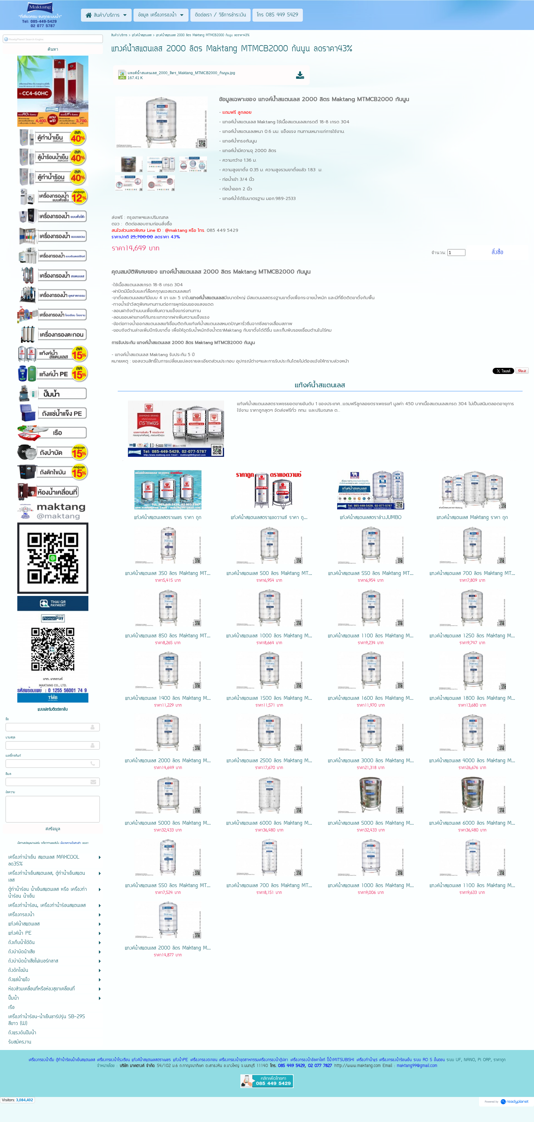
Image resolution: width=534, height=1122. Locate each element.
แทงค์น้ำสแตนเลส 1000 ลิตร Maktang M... (269, 636)
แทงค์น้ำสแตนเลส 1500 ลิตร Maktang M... (269, 698)
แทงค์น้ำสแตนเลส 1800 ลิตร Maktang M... (472, 698)
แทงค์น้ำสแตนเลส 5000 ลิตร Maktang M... (168, 823)
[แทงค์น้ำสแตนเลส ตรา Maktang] (161, 164)
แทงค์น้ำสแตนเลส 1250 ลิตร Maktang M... (472, 636)
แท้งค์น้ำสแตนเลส (141, 35)
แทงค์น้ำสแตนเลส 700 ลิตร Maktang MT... (472, 573)
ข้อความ (10, 792)
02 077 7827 (320, 1066)
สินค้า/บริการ (119, 35)
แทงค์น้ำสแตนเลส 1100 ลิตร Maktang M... (370, 636)
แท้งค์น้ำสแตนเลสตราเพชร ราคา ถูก (167, 517)
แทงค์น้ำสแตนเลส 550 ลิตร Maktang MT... (370, 573)
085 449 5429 (291, 1066)
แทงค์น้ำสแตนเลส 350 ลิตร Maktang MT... (167, 573)
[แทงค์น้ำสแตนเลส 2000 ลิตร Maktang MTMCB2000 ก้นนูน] (161, 121)
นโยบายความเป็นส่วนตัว (70, 843)
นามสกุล (10, 737)
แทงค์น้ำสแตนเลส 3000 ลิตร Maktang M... (371, 761)
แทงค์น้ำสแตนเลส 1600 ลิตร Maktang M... (370, 698)
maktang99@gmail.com (417, 1066)
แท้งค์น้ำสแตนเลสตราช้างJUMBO (370, 517)
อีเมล (8, 774)
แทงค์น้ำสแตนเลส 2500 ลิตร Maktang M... (269, 761)
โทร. (202, 230)
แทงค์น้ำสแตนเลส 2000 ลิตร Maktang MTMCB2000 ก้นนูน (333, 99)
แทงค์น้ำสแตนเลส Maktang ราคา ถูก (472, 517)
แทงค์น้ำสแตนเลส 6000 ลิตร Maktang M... (269, 823)
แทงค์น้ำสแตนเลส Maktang (248, 122)
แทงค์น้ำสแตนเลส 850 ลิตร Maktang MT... (167, 636)
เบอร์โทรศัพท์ (13, 756)
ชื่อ (7, 719)
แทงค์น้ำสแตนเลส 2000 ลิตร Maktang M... (168, 761)
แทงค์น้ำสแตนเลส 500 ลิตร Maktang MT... (269, 573)
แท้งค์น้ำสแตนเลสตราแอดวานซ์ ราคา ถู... (269, 517)
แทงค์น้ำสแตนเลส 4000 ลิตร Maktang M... (472, 761)
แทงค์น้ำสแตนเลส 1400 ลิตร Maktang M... (168, 698)
